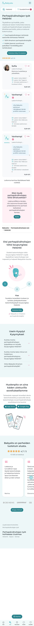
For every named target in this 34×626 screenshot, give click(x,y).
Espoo (11, 537)
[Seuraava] (31, 477)
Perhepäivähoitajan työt (11, 527)
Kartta (18, 616)
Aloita (17, 217)
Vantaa (17, 537)
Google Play (24, 406)
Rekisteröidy (17, 310)
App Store (11, 406)
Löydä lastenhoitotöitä (10, 525)
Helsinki (5, 537)
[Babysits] (7, 3)
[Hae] (3, 9)
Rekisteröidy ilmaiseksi (17, 53)
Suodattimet (25, 9)
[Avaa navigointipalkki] (30, 3)
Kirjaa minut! (17, 510)
